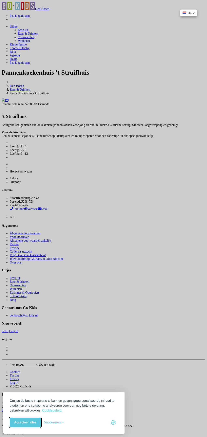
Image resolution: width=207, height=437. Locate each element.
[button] (189, 13)
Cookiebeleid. (52, 410)
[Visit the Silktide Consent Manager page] (113, 422)
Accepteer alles (25, 422)
